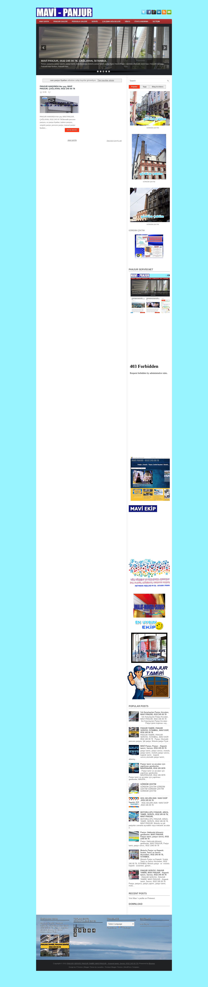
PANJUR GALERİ (60, 22)
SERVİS (95, 22)
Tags (145, 87)
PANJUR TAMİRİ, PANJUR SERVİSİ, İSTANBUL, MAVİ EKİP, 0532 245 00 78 (154, 730)
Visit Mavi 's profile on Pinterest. (142, 898)
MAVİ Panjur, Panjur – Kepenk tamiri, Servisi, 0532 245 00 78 (153, 747)
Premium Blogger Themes (114, 967)
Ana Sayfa (72, 140)
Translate (126, 927)
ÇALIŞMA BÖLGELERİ (111, 22)
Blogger (152, 964)
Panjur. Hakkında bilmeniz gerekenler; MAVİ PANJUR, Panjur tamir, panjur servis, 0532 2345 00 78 (154, 835)
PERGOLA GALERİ (79, 22)
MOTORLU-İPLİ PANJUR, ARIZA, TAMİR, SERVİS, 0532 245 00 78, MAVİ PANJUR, (154, 814)
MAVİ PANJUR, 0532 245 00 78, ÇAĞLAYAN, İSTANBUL (74, 60)
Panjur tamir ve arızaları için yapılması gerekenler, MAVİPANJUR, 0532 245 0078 (152, 766)
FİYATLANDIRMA (141, 22)
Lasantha (100, 967)
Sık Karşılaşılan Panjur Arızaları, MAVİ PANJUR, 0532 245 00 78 (154, 713)
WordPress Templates (131, 967)
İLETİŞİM (156, 22)
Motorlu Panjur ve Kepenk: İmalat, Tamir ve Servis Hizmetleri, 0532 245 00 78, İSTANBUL (152, 853)
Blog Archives (157, 87)
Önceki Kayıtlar (114, 141)
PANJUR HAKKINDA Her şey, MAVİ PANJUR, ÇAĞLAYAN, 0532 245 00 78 (57, 87)
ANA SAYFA (44, 22)
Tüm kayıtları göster (105, 80)
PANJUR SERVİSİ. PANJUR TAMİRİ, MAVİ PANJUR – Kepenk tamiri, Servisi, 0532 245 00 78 (154, 872)
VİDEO (127, 22)
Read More (72, 130)
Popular (134, 87)
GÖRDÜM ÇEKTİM (144, 179)
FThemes (79, 967)
